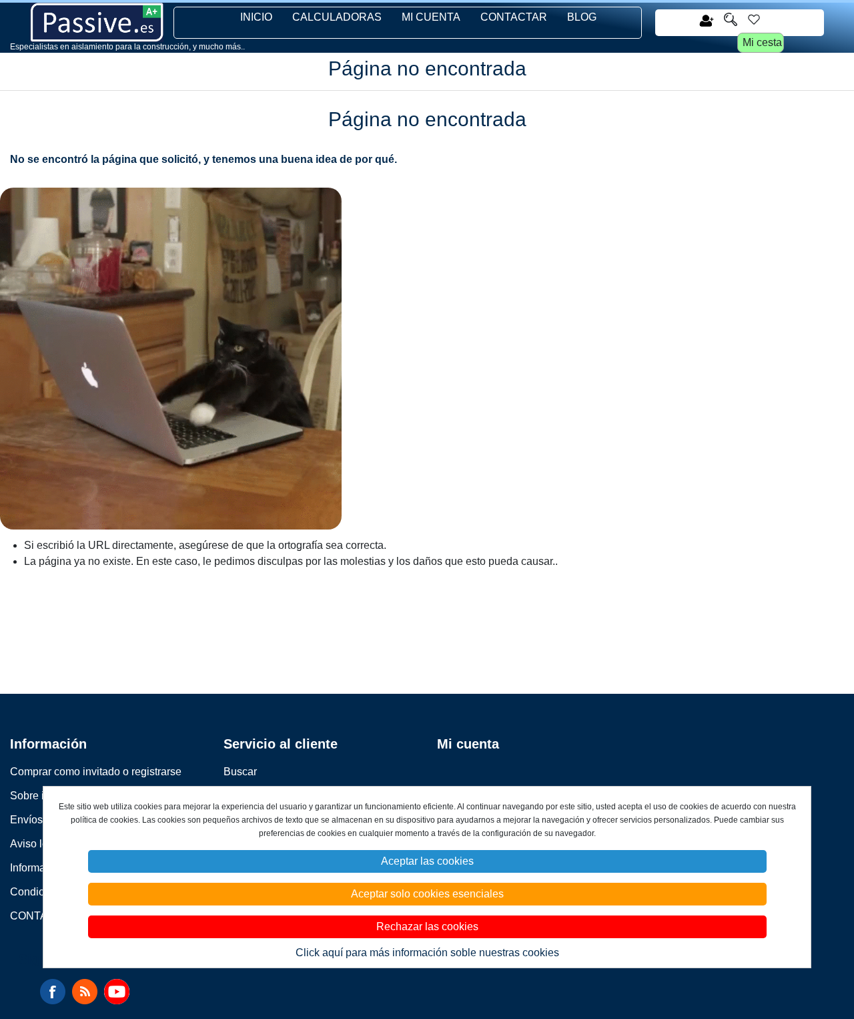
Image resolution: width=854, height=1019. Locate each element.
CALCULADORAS (337, 17)
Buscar (240, 771)
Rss (84, 991)
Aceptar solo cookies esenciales (427, 893)
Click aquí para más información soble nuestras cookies (427, 952)
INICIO (256, 17)
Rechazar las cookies (427, 926)
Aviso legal (36, 843)
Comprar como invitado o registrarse (95, 771)
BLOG (581, 17)
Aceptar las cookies (427, 861)
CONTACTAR (513, 17)
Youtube (116, 991)
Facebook (52, 991)
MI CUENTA (431, 17)
